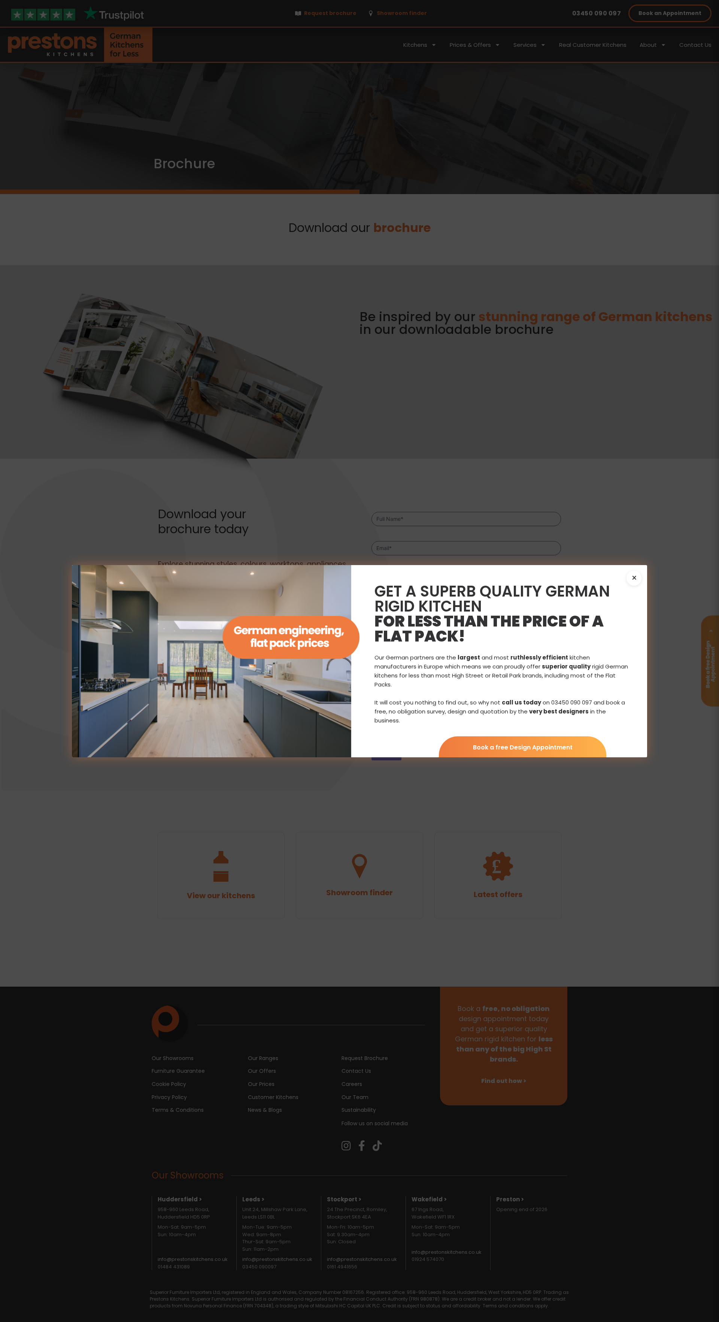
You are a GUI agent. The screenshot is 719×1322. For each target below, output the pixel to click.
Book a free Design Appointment (523, 747)
